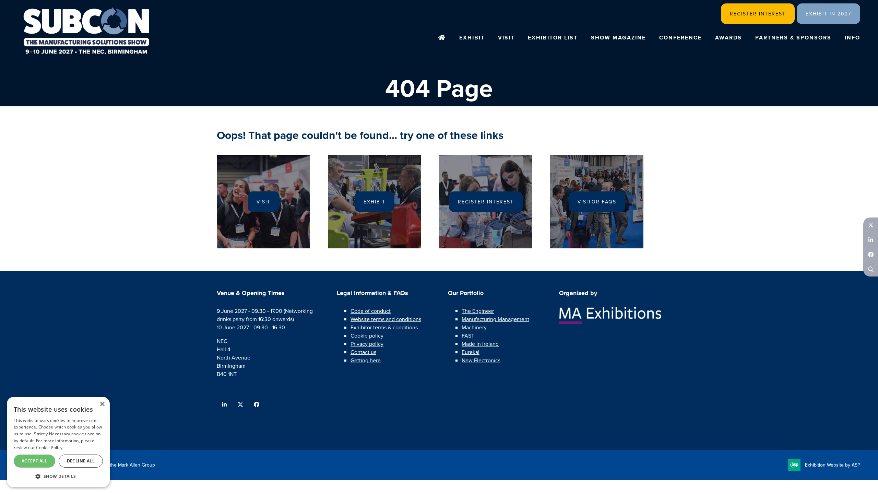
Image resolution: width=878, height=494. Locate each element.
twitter (240, 404)
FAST (468, 335)
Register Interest (758, 13)
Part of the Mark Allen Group (125, 464)
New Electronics (481, 360)
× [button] (102, 404)
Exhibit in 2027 (828, 13)
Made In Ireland (480, 344)
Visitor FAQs (597, 201)
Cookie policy (367, 335)
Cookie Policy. (49, 447)
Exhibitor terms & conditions (384, 327)
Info (852, 38)
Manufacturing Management (495, 319)
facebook (256, 404)
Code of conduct (371, 311)
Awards (728, 38)
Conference (680, 38)
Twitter (870, 224)
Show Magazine (618, 38)
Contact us (363, 352)
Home (442, 38)
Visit (506, 38)
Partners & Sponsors (793, 38)
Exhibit (472, 38)
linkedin (224, 404)
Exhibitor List (553, 38)
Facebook (870, 254)
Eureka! (470, 352)
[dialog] (58, 442)
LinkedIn (870, 239)
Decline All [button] (81, 461)
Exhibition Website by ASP (832, 464)
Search (870, 269)
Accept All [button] (34, 461)
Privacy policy (367, 344)
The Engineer (478, 311)
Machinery (474, 327)
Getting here (366, 360)
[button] (58, 476)
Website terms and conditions (386, 319)
